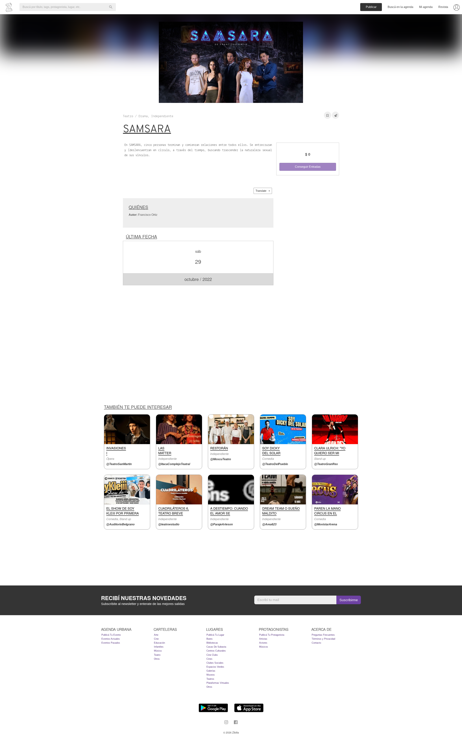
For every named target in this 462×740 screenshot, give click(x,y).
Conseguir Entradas (308, 166)
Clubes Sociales (214, 662)
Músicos (263, 646)
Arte (156, 634)
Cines (209, 658)
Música (158, 650)
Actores (263, 642)
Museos (210, 674)
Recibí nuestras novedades (143, 598)
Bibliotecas (212, 642)
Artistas (263, 638)
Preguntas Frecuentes (323, 634)
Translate (262, 190)
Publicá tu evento (111, 634)
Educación (159, 642)
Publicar (371, 6)
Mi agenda (426, 6)
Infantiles (159, 646)
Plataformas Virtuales (217, 683)
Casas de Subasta (216, 646)
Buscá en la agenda (400, 6)
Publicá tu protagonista (271, 634)
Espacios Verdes (215, 666)
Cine (156, 638)
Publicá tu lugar (215, 634)
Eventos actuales (110, 638)
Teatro (157, 655)
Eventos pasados (110, 642)
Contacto (316, 642)
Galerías (210, 670)
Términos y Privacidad (323, 638)
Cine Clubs (212, 655)
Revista (443, 6)
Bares (209, 638)
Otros (157, 658)
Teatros (210, 679)
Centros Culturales (216, 650)
